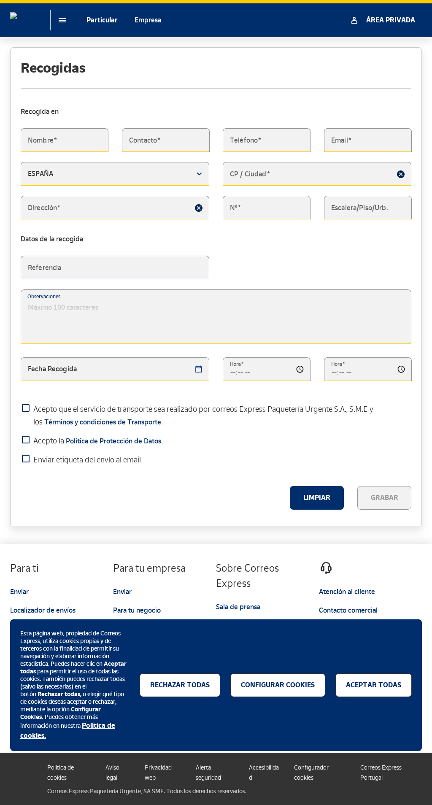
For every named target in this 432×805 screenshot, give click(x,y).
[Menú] (56, 20)
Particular (102, 20)
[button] (401, 174)
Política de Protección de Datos (113, 441)
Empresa (148, 20)
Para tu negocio (137, 610)
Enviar (19, 592)
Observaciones (43, 296)
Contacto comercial (348, 610)
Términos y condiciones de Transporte (102, 422)
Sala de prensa (238, 607)
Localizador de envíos (43, 610)
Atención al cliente (347, 592)
